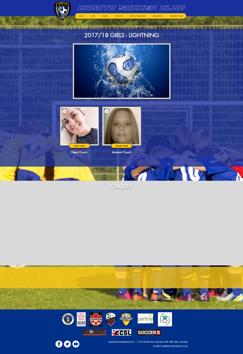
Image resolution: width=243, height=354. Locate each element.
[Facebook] (58, 344)
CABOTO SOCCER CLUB (130, 7)
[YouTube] (75, 344)
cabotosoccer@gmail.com (121, 341)
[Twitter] (67, 344)
